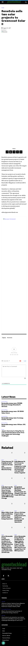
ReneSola (9, 337)
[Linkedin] (10, 151)
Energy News (4, 401)
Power (2, 429)
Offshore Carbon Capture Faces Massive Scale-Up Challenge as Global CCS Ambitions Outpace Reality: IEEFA (13, 605)
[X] (14, 151)
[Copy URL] (7, 151)
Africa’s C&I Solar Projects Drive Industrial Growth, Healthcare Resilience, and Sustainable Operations (20, 517)
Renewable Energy (6, 609)
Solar (2, 7)
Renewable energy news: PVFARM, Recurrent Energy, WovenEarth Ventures (11, 405)
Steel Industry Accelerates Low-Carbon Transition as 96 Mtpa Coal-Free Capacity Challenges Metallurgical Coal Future (13, 619)
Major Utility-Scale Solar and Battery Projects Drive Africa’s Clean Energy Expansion (7, 516)
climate (3, 601)
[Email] (20, 151)
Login (24, 361)
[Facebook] (17, 151)
